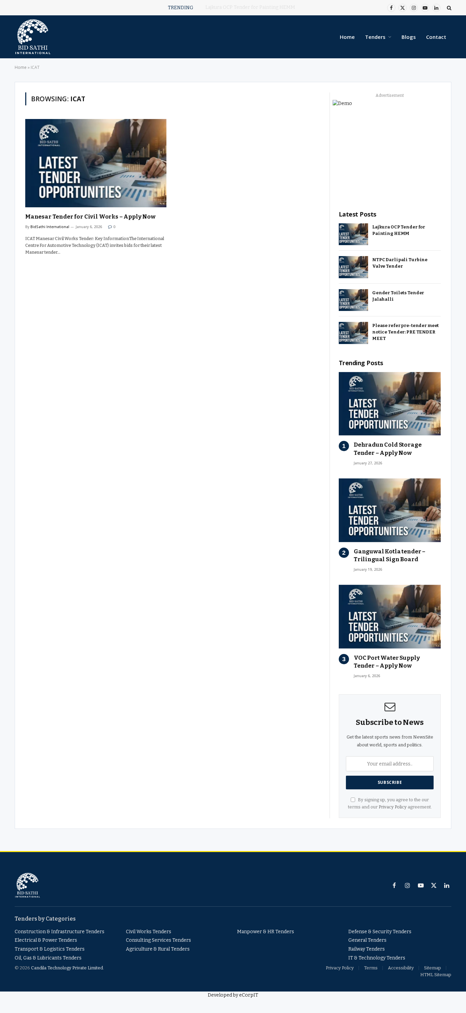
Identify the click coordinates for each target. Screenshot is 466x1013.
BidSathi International (49, 226)
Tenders (375, 36)
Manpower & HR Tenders (265, 932)
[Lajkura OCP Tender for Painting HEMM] (353, 234)
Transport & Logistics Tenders (50, 949)
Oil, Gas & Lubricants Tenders (48, 958)
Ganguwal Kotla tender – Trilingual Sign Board (389, 555)
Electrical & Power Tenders (46, 940)
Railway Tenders (366, 949)
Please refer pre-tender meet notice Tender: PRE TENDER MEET (405, 332)
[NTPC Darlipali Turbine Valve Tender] (353, 267)
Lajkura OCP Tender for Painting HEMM (398, 230)
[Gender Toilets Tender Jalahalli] (353, 300)
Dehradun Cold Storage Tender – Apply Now (387, 448)
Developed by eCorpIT (233, 995)
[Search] (448, 7)
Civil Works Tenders (148, 932)
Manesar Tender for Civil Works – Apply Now (90, 216)
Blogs (409, 36)
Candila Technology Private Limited (67, 967)
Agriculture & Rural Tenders (158, 949)
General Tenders (367, 940)
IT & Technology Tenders (376, 958)
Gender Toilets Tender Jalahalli (398, 296)
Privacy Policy (393, 806)
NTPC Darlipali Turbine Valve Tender (250, 7)
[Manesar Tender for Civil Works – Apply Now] (95, 163)
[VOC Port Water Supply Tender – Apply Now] (390, 617)
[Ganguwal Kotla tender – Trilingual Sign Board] (390, 510)
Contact (436, 36)
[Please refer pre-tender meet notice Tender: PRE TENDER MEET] (353, 333)
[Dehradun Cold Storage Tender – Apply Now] (390, 404)
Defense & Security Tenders (379, 932)
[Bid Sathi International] (33, 36)
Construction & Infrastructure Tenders (59, 932)
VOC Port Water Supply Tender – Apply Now (387, 661)
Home (347, 36)
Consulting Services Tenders (158, 940)
